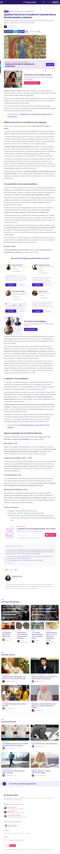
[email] (23, 31)
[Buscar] (43, 2)
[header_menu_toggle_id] (1, 2)
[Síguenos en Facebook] (5, 840)
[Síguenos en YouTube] (17, 840)
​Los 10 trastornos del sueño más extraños (44, 744)
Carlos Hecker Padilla (18, 291)
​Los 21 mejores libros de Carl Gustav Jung (6, 634)
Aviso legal (39, 849)
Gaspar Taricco (43, 291)
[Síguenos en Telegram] (21, 840)
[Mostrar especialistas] (4, 784)
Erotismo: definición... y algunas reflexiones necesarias (41, 772)
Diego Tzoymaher (17, 265)
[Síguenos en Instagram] (14, 840)
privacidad (45, 849)
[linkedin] (19, 31)
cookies (50, 849)
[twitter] (15, 31)
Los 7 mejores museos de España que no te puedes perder (37, 635)
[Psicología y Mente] (29, 2)
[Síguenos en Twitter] (8, 840)
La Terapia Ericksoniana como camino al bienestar (14, 705)
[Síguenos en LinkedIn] (11, 840)
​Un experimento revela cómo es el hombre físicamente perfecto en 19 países (15, 745)
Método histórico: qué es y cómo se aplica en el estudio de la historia (51, 636)
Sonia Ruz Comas (12, 26)
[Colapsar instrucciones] (53, 546)
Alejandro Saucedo (44, 265)
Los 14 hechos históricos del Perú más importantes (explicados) (44, 611)
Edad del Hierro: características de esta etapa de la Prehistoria (22, 635)
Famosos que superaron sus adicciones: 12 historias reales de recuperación (44, 678)
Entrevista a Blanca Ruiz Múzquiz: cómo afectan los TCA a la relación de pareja (14, 678)
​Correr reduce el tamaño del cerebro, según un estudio (13, 772)
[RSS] (24, 840)
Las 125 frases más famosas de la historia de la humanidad (14, 611)
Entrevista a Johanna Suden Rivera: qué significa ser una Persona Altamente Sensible (44, 706)
